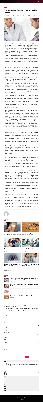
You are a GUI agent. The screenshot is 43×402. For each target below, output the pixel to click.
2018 (5, 390)
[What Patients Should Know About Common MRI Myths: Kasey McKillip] (12, 258)
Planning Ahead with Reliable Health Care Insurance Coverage (14, 315)
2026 (5, 361)
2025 (5, 376)
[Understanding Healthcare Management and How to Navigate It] (30, 242)
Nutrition (5, 342)
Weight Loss (6, 351)
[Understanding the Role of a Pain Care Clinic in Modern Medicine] (30, 258)
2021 (5, 384)
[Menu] (4, 2)
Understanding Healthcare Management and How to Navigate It (30, 249)
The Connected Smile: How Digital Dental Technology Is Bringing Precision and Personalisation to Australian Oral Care (24, 279)
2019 (5, 388)
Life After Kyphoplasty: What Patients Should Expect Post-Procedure (29, 234)
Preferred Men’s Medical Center (23, 96)
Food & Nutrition (6, 332)
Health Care (6, 335)
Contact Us (22, 399)
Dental (5, 325)
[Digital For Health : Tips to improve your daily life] (21, 1)
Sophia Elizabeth (9, 15)
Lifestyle (5, 337)
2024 (5, 378)
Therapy (5, 347)
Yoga (4, 352)
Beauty (5, 322)
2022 (5, 382)
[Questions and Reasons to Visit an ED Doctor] (21, 29)
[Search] (38, 2)
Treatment (5, 349)
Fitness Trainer (6, 330)
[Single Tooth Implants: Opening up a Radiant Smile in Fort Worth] (6, 291)
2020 (5, 386)
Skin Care (5, 344)
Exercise (5, 327)
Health (5, 7)
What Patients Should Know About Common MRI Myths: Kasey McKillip (12, 265)
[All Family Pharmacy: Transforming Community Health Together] (12, 242)
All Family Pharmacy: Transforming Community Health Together (10, 249)
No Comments (23, 15)
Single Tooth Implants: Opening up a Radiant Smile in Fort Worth (22, 290)
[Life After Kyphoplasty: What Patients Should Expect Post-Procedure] (30, 227)
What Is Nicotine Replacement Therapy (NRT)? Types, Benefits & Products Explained (12, 234)
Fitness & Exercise (7, 329)
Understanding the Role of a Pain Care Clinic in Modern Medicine (30, 265)
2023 (5, 380)
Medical (5, 339)
